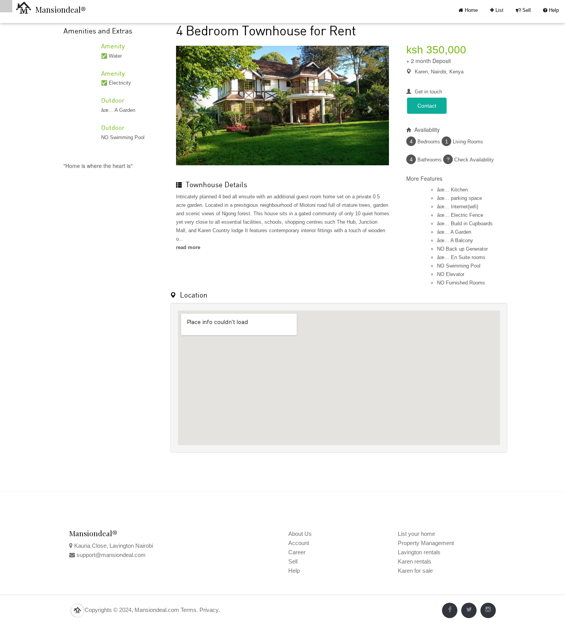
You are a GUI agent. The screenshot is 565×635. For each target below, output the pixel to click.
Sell (523, 10)
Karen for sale (415, 570)
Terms (188, 610)
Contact (426, 106)
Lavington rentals (419, 552)
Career (297, 552)
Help (551, 10)
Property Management (426, 543)
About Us (300, 533)
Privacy (208, 610)
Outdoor (113, 100)
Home (470, 10)
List (497, 10)
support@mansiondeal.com (111, 555)
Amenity (113, 46)
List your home (416, 533)
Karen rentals (414, 561)
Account (298, 543)
